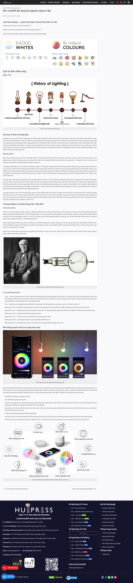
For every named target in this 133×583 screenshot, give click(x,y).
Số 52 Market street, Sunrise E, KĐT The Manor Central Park (41, 530)
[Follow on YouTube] (115, 577)
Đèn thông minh (7, 8)
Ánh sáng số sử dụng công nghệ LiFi (17, 489)
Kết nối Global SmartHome (90, 2)
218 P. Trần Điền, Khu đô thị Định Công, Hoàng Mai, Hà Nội (27, 534)
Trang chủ (43, 2)
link (9, 75)
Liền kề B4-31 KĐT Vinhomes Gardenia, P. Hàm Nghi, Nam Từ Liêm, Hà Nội (29, 538)
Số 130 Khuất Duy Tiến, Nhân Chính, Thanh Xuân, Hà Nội (24, 542)
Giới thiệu (104, 2)
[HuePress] (7, 2)
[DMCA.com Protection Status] (56, 577)
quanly (18, 16)
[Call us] (109, 577)
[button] (124, 2)
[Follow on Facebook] (102, 577)
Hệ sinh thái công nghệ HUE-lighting (83, 489)
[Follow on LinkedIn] (112, 577)
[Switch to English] (121, 2)
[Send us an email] (105, 577)
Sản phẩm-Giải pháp (53, 2)
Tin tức (112, 2)
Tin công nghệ (16, 8)
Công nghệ (66, 2)
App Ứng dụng (76, 2)
